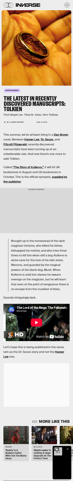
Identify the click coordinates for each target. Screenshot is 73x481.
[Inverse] (28, 5)
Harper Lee (31, 139)
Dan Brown (61, 135)
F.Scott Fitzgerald (15, 144)
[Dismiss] (67, 449)
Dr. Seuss (47, 139)
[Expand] (56, 449)
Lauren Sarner (16, 122)
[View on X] (36, 385)
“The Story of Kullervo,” (28, 167)
